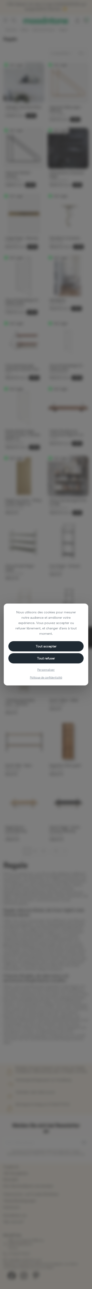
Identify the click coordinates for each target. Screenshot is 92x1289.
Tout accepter (46, 646)
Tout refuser (46, 658)
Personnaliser (46, 669)
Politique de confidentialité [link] (46, 677)
